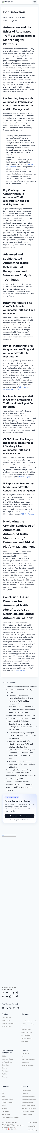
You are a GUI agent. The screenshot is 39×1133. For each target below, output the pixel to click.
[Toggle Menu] (34, 2)
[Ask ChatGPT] (3, 1008)
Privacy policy (32, 1122)
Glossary (11, 17)
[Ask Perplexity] (14, 1008)
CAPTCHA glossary (26, 477)
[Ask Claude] (10, 1008)
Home (5, 17)
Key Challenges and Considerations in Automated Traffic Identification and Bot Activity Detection (22, 710)
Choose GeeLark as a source (19, 816)
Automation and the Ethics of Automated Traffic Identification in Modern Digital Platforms (21, 689)
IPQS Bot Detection (27, 514)
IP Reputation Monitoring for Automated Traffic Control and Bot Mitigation (22, 764)
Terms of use (32, 1126)
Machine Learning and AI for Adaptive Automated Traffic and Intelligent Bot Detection (21, 744)
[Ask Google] (7, 1008)
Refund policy (32, 1130)
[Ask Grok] (17, 1008)
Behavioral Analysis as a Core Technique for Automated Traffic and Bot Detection (23, 727)
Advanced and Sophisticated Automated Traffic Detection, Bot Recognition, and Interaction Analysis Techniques (21, 718)
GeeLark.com (21, 670)
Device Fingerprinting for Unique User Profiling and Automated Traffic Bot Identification (23, 735)
